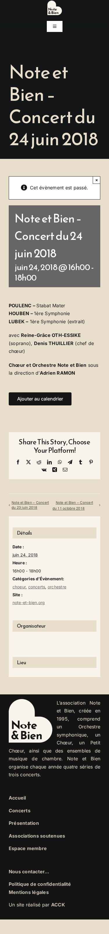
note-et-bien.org (28, 602)
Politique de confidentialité (40, 884)
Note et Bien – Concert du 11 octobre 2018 (73, 505)
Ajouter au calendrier (40, 399)
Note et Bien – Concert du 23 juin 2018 (30, 505)
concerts (36, 586)
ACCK (58, 905)
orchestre (57, 586)
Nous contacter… (29, 871)
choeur (19, 586)
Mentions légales (29, 892)
